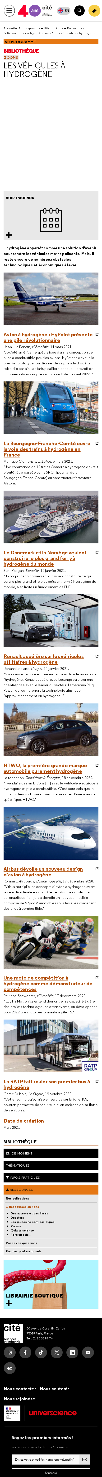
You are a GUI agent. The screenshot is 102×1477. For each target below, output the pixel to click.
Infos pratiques (25, 1177)
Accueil (9, 28)
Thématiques (18, 1165)
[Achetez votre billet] (94, 11)
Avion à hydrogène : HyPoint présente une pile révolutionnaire (48, 337)
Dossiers (17, 1217)
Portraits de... (21, 1234)
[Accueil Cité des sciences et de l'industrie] (13, 1333)
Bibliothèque (54, 28)
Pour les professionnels (24, 1251)
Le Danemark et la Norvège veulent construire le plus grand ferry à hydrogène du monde (45, 558)
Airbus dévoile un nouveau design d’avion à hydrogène (43, 871)
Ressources (75, 28)
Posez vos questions (21, 1243)
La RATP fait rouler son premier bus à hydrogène (47, 1084)
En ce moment (19, 1153)
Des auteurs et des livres (29, 1213)
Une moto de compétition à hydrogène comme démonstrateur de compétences (48, 983)
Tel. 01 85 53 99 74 (40, 1338)
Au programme (30, 28)
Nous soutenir (54, 1389)
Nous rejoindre (19, 1399)
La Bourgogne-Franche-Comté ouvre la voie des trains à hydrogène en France (47, 448)
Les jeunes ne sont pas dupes (33, 1222)
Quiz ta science (22, 1230)
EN (67, 11)
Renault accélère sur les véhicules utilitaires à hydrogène (44, 659)
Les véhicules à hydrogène (34, 69)
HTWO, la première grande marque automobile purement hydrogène (45, 768)
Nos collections (17, 1198)
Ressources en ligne (22, 33)
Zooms (46, 33)
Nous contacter (20, 1389)
